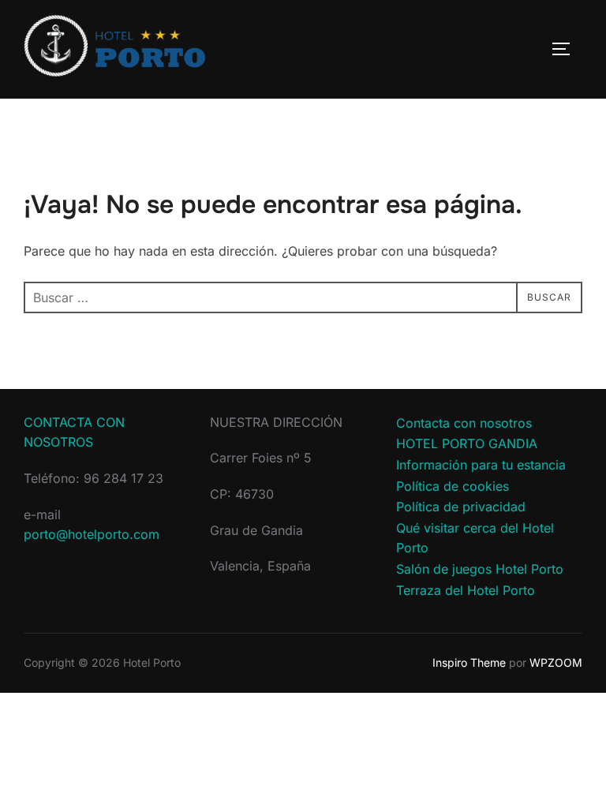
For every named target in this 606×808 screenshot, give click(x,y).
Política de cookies (452, 486)
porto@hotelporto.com (91, 534)
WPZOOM (555, 662)
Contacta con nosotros (464, 423)
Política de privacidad (461, 506)
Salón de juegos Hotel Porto (479, 569)
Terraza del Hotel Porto (465, 590)
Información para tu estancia (481, 465)
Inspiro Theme (469, 662)
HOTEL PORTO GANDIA (466, 443)
